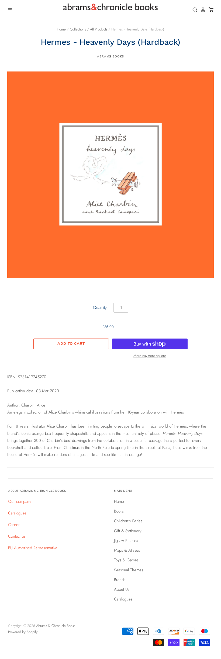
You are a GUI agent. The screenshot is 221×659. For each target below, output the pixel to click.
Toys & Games (126, 560)
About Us (121, 589)
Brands (119, 580)
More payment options (149, 355)
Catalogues (17, 513)
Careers (14, 525)
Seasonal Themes (128, 570)
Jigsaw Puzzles (126, 541)
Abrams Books (110, 56)
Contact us (17, 536)
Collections (78, 29)
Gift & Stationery (127, 531)
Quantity (100, 307)
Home (61, 29)
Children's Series (128, 521)
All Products (98, 29)
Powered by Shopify (22, 631)
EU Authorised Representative (32, 548)
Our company (19, 501)
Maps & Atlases (127, 550)
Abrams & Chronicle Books (55, 625)
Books (119, 511)
